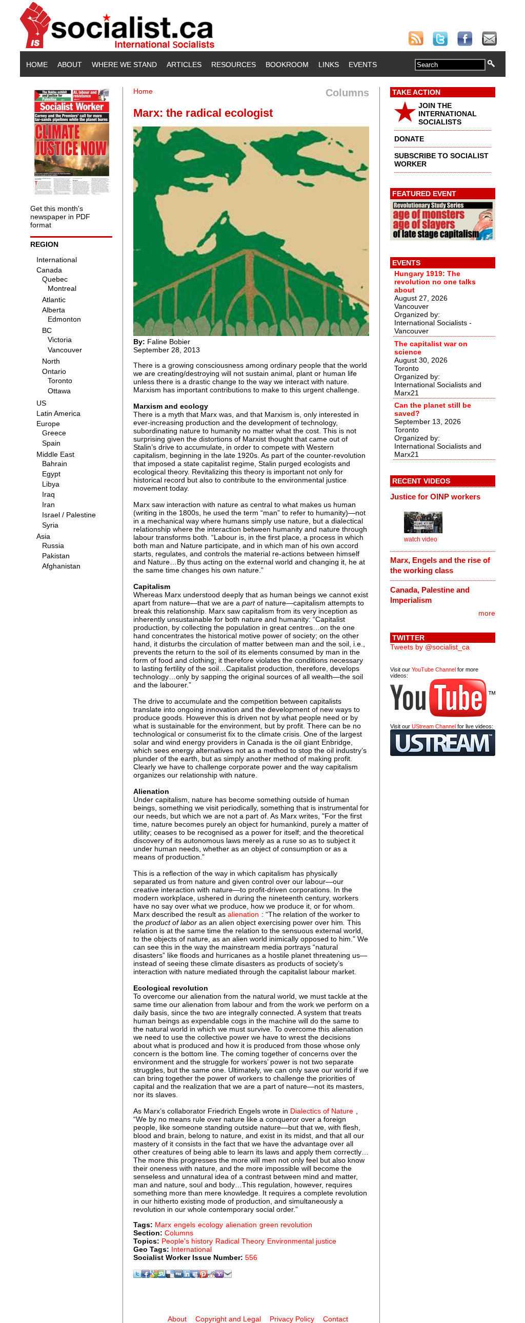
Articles (184, 64)
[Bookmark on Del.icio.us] (170, 1275)
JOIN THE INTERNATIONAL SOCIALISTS (447, 113)
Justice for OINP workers (435, 496)
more (486, 613)
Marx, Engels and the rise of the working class (440, 565)
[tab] (442, 496)
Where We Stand (124, 64)
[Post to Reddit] (211, 1275)
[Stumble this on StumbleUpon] (162, 1275)
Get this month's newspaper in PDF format (60, 216)
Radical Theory (240, 1241)
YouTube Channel (434, 669)
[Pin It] (203, 1275)
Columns (179, 1233)
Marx (163, 1225)
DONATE (409, 139)
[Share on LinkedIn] (187, 1275)
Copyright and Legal (228, 1319)
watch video (420, 539)
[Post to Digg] (178, 1275)
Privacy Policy (292, 1319)
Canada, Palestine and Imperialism (430, 594)
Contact (335, 1319)
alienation (243, 914)
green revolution (285, 1225)
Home (37, 64)
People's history (187, 1241)
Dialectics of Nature (321, 1111)
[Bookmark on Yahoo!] (219, 1275)
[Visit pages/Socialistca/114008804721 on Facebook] (146, 1275)
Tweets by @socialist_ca (430, 647)
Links (328, 64)
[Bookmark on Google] (154, 1275)
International (191, 1249)
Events (363, 64)
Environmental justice (301, 1241)
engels (184, 1225)
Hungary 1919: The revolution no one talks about (435, 281)
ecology (210, 1225)
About (69, 64)
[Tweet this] (137, 1275)
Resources (233, 64)
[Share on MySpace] (195, 1275)
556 (251, 1257)
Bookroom (287, 64)
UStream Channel (434, 726)
